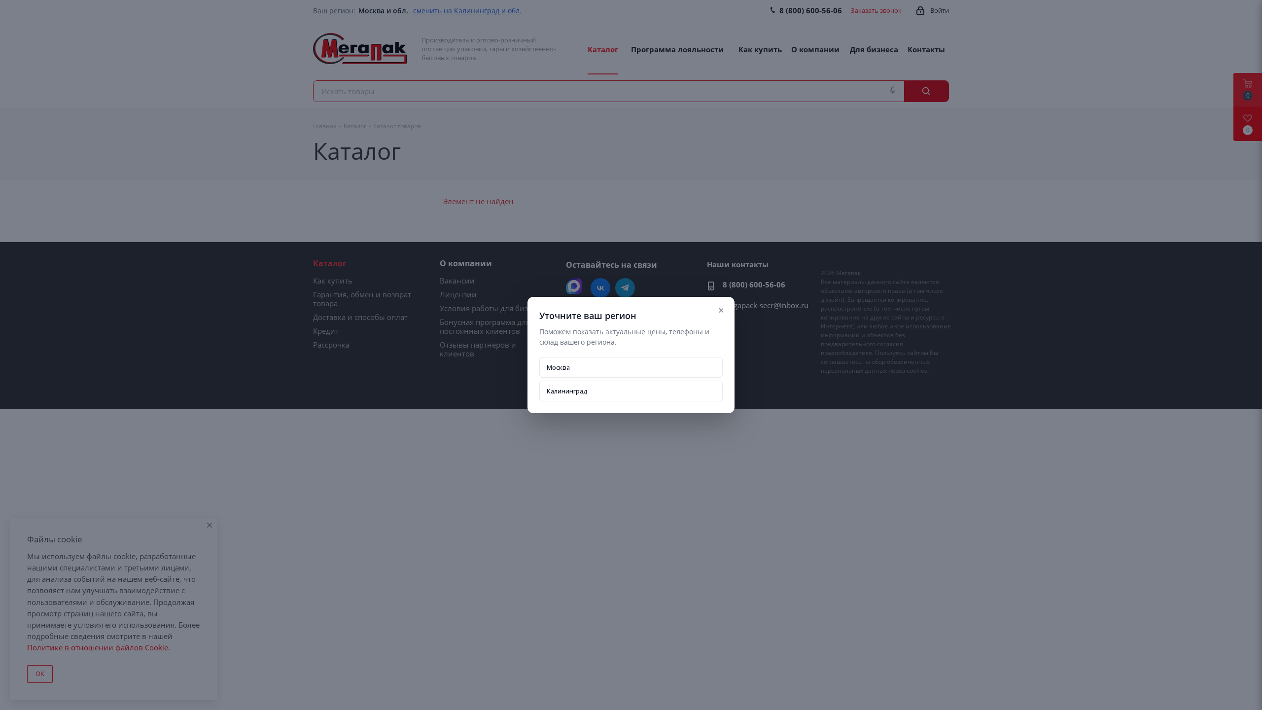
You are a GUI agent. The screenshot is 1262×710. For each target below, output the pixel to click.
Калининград (567, 391)
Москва (558, 367)
